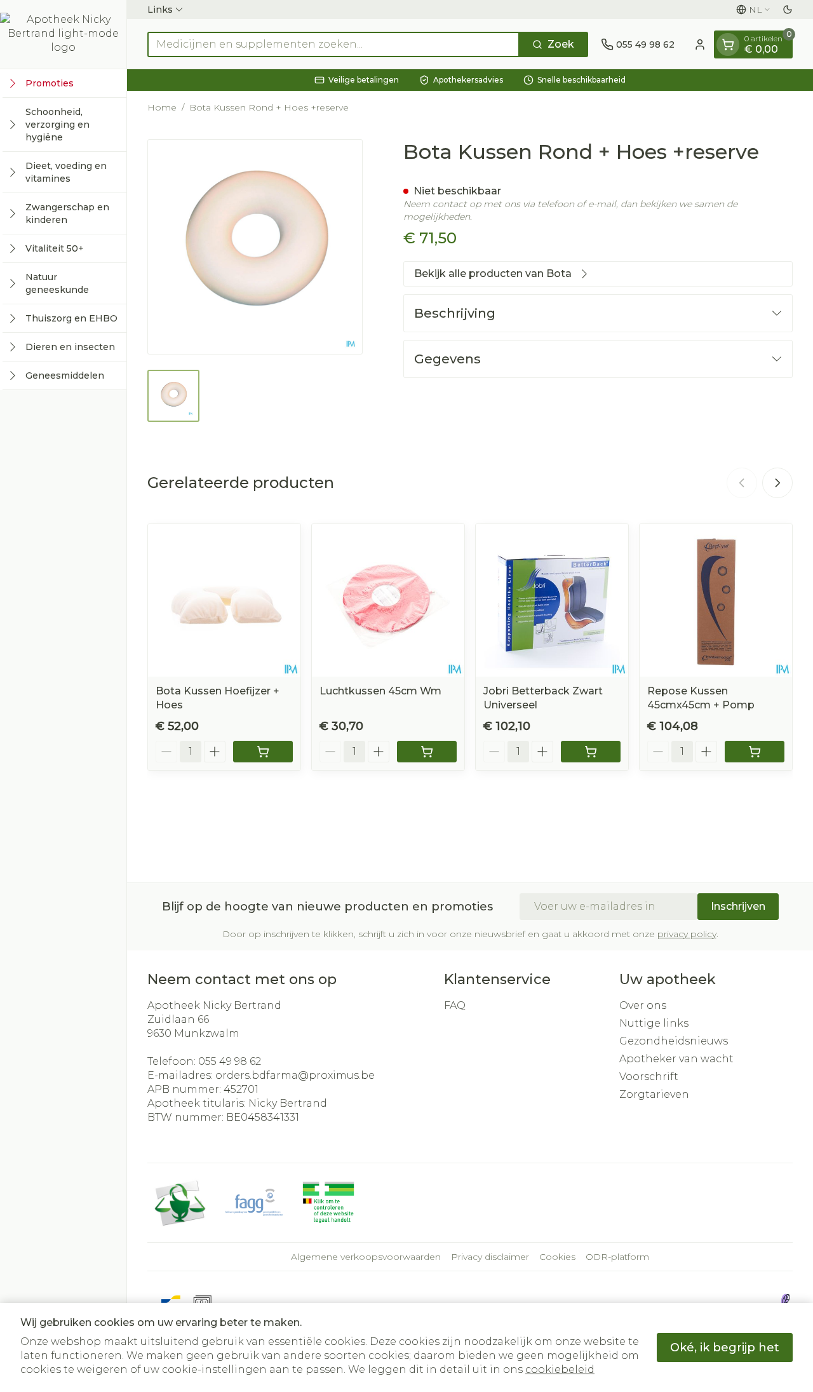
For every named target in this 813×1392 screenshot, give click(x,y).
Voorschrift (648, 1077)
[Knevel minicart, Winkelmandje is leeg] (727, 44)
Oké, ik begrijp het (724, 1348)
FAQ (455, 1005)
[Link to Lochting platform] (785, 1301)
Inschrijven (738, 906)
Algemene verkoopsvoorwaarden (366, 1256)
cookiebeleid (560, 1369)
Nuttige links (654, 1023)
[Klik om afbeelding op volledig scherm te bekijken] (255, 247)
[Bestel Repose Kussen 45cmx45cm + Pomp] (754, 751)
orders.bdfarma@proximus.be (295, 1075)
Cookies (557, 1256)
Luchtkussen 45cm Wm (380, 691)
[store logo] (63, 34)
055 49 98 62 (229, 1061)
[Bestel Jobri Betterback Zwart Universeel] (591, 751)
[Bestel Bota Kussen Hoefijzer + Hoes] (263, 751)
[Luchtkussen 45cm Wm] (388, 600)
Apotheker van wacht (676, 1059)
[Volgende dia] (777, 483)
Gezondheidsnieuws (673, 1041)
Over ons (642, 1005)
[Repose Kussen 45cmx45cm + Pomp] (716, 600)
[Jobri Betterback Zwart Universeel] (552, 600)
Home (162, 107)
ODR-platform (617, 1256)
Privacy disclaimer (490, 1256)
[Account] (700, 44)
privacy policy (686, 934)
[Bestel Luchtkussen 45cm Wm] (427, 751)
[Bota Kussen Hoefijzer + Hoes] (224, 600)
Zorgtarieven (654, 1094)
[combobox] (333, 44)
